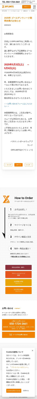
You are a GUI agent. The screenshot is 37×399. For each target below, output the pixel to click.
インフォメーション (15, 11)
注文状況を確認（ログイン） (18, 290)
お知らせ (25, 11)
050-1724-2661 (13, 2)
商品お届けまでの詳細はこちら (20, 256)
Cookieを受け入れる (13, 390)
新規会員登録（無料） (18, 267)
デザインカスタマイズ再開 (18, 274)
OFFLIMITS (4, 11)
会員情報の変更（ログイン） (18, 282)
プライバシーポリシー (19, 367)
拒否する (26, 390)
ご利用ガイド (26, 6)
